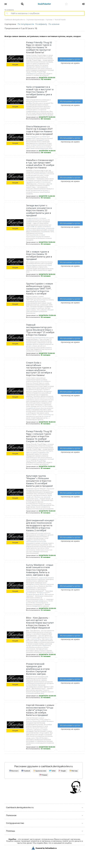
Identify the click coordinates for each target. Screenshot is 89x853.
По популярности (26, 24)
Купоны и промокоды (35, 20)
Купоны (49, 20)
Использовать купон (70, 59)
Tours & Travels (60, 20)
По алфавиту (9, 10)
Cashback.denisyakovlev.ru (15, 20)
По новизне (53, 24)
